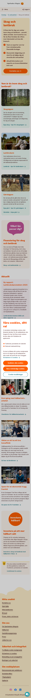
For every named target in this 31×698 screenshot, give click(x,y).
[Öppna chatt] (27, 694)
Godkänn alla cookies (15, 363)
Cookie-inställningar (15, 374)
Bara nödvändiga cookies (15, 369)
